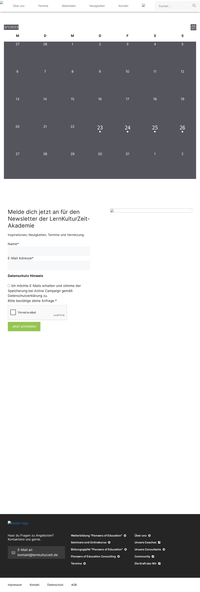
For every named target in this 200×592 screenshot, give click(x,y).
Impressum (15, 584)
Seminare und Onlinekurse (89, 542)
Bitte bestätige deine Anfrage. (32, 301)
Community (143, 556)
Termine (43, 5)
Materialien (69, 5)
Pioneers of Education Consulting (93, 556)
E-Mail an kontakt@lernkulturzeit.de (38, 552)
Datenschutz (55, 584)
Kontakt (123, 5)
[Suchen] (194, 6)
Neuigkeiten (97, 5)
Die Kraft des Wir (146, 563)
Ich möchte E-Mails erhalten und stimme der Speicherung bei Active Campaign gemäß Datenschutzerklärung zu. (44, 291)
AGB (74, 584)
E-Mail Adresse (21, 258)
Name (13, 244)
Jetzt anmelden (24, 326)
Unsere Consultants (148, 549)
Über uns (18, 5)
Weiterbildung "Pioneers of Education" (97, 535)
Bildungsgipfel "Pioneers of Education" (97, 549)
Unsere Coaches (146, 542)
